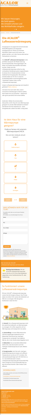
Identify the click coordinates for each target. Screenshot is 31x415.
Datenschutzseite (11, 256)
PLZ (4, 222)
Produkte (7, 32)
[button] (2, 271)
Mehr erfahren (12, 87)
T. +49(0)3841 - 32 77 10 (5, 395)
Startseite (3, 32)
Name (4, 217)
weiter (23, 200)
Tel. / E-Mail (6, 227)
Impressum (3, 408)
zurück (8, 200)
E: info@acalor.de (4, 397)
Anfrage (5, 233)
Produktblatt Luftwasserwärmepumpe (11, 376)
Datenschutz (3, 410)
